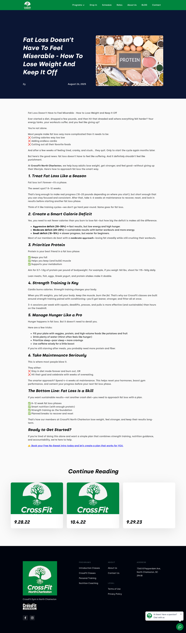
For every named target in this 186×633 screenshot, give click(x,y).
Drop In (93, 5)
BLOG (144, 5)
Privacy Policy (115, 594)
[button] (78, 5)
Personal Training (87, 578)
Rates (119, 5)
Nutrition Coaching (88, 583)
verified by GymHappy (27, 628)
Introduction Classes (89, 568)
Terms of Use (114, 589)
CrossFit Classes (87, 573)
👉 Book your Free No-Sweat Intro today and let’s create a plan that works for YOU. (75, 445)
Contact (156, 5)
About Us (132, 5)
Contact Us (113, 573)
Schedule (107, 5)
